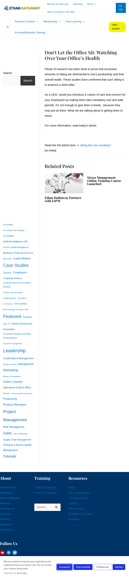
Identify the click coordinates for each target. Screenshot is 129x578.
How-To (6, 324)
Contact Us (7, 529)
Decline (119, 567)
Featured (12, 316)
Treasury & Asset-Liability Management (17, 447)
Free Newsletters (79, 492)
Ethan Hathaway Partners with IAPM (63, 199)
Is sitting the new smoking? (94, 145)
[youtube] (3, 552)
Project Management (15, 415)
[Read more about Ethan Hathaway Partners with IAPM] (64, 182)
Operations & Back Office (17, 387)
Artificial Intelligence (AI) (15, 241)
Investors (5, 524)
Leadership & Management (18, 358)
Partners (5, 519)
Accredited (8, 236)
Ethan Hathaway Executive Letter (16, 309)
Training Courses (45, 487)
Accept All (64, 567)
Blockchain (7, 259)
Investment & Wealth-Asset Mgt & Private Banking (17, 336)
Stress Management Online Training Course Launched (104, 180)
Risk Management (13, 426)
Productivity (10, 398)
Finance (27, 317)
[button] (94, 4)
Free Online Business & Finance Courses (80, 514)
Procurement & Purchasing (21, 393)
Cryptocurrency (9, 298)
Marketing (10, 370)
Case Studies (16, 265)
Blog (71, 487)
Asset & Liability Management (15, 247)
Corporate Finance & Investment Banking (17, 285)
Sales (7, 433)
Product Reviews (14, 404)
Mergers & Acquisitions (12, 376)
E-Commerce (8, 304)
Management (25, 364)
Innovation (9, 329)
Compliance (20, 272)
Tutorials (9, 456)
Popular (6, 393)
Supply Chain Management (17, 439)
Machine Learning (10, 364)
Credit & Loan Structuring (12, 292)
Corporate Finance (12, 278)
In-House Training (45, 492)
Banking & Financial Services (18, 252)
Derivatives (22, 298)
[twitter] (15, 552)
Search (7, 73)
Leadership (14, 350)
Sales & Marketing (20, 434)
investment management (12, 344)
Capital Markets (22, 258)
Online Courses (13, 381)
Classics (7, 272)
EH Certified (21, 304)
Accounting (8, 225)
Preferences (102, 567)
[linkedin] (9, 552)
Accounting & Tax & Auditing (13, 230)
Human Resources (21, 323)
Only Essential (83, 567)
